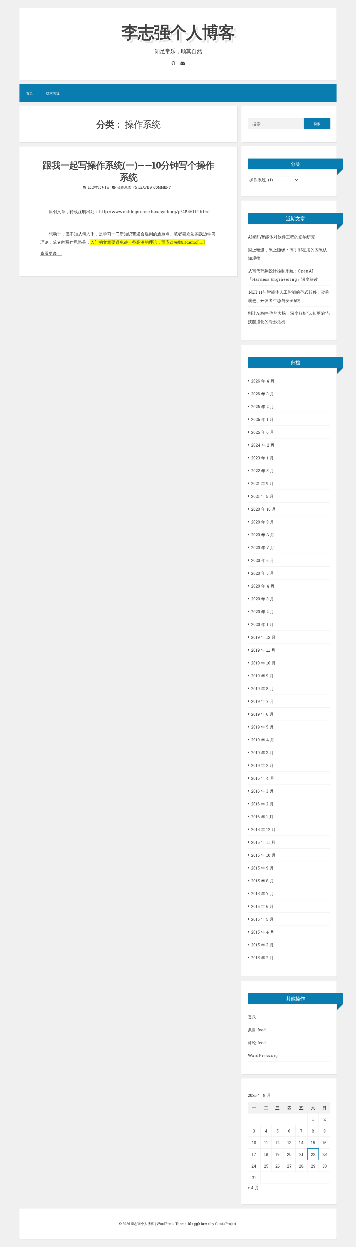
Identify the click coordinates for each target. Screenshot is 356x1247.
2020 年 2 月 (262, 611)
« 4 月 (253, 1187)
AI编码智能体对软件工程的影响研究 (281, 237)
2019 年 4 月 (262, 739)
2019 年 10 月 (263, 663)
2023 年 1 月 (262, 458)
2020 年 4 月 (263, 586)
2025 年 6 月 (262, 432)
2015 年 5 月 (262, 919)
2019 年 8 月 (262, 688)
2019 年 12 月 (263, 637)
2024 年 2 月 (263, 445)
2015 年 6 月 (262, 906)
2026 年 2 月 (262, 406)
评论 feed (257, 1042)
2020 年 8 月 (262, 534)
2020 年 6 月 (262, 560)
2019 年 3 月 (262, 752)
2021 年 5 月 (262, 496)
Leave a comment (154, 187)
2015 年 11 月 (263, 842)
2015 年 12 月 (263, 829)
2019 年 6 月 (262, 714)
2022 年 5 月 (262, 470)
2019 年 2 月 (262, 765)
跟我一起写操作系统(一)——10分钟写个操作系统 (128, 171)
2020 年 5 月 (262, 573)
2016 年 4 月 (262, 778)
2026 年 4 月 (263, 381)
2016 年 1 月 (262, 816)
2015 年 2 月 (262, 957)
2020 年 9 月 (262, 522)
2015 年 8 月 (262, 880)
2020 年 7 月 (262, 547)
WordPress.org (263, 1055)
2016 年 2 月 (262, 804)
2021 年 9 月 (262, 483)
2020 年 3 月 (262, 598)
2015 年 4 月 (262, 932)
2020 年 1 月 (262, 624)
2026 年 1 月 (262, 419)
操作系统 (124, 187)
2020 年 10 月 (263, 509)
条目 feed (257, 1029)
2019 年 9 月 (262, 675)
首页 (29, 93)
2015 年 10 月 (263, 855)
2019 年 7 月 (262, 701)
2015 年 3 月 (262, 945)
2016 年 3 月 (262, 791)
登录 (252, 1017)
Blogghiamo (198, 1223)
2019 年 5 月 (262, 727)
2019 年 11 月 (263, 650)
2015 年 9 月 (262, 868)
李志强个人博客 (178, 32)
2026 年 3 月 (262, 393)
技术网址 (53, 93)
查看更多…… (51, 253)
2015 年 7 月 (262, 893)
